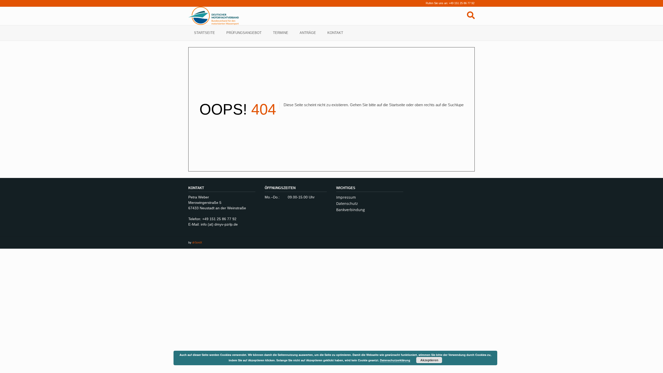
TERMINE (280, 33)
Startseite (204, 33)
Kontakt (335, 33)
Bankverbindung (350, 209)
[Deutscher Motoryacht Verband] (213, 16)
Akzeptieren (429, 360)
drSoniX (197, 242)
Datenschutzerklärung (395, 360)
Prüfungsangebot (244, 33)
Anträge (308, 33)
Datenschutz (347, 203)
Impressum (346, 197)
